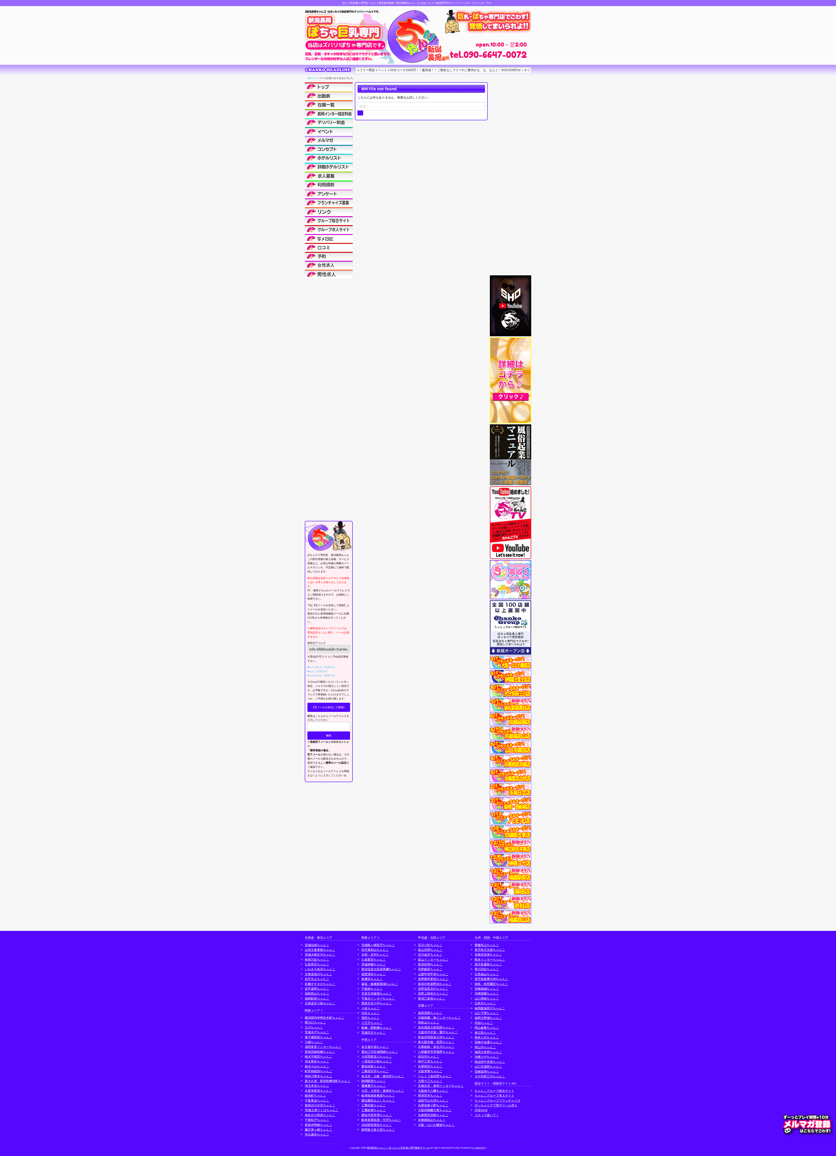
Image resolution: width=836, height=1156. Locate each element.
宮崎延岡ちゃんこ (487, 1071)
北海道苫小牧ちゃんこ (320, 1003)
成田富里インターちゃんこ (323, 1047)
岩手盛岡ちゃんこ (317, 989)
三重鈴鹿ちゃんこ (373, 1110)
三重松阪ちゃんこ (373, 1105)
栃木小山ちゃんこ (317, 1066)
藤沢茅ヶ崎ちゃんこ (318, 1130)
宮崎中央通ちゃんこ (488, 1042)
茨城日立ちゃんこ (373, 1033)
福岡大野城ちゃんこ (488, 1018)
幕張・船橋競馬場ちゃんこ (379, 984)
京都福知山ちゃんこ (431, 1120)
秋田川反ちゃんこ (317, 959)
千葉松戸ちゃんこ (317, 1120)
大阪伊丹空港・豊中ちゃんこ (438, 1032)
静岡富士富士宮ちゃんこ (378, 1130)
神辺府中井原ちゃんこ (490, 1062)
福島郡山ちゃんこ (317, 993)
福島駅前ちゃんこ (317, 998)
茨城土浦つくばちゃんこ (321, 1110)
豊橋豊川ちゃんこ (373, 1086)
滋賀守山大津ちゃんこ (433, 1100)
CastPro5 (480, 1147)
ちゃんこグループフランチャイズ (497, 1100)
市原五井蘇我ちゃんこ (376, 993)
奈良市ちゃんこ (428, 1056)
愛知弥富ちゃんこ (373, 1066)
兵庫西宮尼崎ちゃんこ (433, 1115)
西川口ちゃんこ (315, 1022)
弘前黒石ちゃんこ (317, 964)
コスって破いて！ (487, 1115)
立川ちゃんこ (314, 1027)
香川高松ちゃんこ (487, 969)
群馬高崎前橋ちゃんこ (320, 1052)
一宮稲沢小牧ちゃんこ (376, 1061)
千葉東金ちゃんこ (317, 1100)
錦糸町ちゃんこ (315, 1095)
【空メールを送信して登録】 (329, 707)
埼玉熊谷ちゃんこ (317, 1061)
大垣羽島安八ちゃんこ (376, 1056)
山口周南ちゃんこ (487, 998)
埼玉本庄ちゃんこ (317, 1086)
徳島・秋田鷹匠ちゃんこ (491, 984)
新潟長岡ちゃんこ (430, 964)
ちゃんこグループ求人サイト (494, 1095)
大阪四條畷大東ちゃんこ (435, 1110)
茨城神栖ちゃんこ (373, 964)
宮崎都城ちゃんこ (487, 989)
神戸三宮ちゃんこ (430, 1061)
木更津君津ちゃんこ (318, 1091)
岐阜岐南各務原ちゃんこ (378, 1095)
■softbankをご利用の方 (321, 675)
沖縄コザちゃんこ (487, 1057)
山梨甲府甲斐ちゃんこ (433, 974)
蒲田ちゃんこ (370, 1018)
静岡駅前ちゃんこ (373, 1081)
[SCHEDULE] (329, 95)
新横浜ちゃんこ (372, 979)
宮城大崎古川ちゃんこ (320, 954)
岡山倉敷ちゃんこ (487, 1028)
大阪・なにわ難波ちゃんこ (436, 1125)
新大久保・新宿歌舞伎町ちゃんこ (328, 1081)
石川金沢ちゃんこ (430, 954)
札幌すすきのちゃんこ (320, 984)
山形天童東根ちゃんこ (320, 950)
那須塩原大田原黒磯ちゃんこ (381, 969)
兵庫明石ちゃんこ (430, 1066)
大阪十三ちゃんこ (430, 1081)
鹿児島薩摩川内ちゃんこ (491, 979)
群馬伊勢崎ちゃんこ (318, 1125)
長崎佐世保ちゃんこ (488, 954)
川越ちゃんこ (314, 1042)
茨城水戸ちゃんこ (317, 1032)
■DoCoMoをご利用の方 (321, 667)
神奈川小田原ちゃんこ (320, 1115)
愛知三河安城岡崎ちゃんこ (379, 1052)
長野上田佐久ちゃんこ (433, 993)
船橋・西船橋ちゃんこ (376, 1028)
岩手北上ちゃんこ (317, 979)
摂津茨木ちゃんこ (430, 1095)
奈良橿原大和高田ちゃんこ (436, 1027)
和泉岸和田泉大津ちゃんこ (436, 1037)
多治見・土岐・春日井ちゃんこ (382, 1076)
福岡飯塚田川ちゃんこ (490, 1008)
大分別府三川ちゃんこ (490, 1076)
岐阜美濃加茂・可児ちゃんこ (381, 1120)
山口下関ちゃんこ (487, 1013)
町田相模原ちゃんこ (318, 1071)
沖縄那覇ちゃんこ (487, 993)
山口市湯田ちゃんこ (488, 1066)
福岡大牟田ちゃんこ (488, 1052)
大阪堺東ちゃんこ (430, 1071)
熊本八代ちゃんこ (487, 1037)
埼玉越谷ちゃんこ (317, 1134)
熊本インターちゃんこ (490, 959)
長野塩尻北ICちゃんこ (433, 989)
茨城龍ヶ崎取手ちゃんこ (378, 945)
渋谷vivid (481, 1110)
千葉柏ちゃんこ (372, 989)
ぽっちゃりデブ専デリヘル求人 (496, 1105)
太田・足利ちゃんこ (375, 954)
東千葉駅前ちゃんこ (318, 1037)
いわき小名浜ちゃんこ (320, 969)
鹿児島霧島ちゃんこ (488, 964)
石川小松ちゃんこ (430, 945)
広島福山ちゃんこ (487, 974)
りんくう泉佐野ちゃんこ (435, 1076)
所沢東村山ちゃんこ (375, 950)
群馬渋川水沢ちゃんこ (320, 1105)
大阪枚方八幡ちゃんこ (433, 1091)
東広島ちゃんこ (485, 1033)
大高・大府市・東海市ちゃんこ (382, 1091)
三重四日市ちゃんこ (375, 1071)
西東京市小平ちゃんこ (376, 1003)
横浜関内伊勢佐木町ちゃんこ (324, 1017)
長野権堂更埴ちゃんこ (433, 979)
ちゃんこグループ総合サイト (494, 1091)
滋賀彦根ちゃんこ (430, 1013)
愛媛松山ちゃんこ (487, 945)
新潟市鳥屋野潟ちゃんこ (435, 984)
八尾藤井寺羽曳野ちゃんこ (436, 1052)
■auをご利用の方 (317, 671)
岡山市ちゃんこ (485, 1047)
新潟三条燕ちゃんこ (431, 998)
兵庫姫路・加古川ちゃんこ (436, 1047)
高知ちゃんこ (484, 1023)
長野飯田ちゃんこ (430, 969)
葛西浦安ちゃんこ (373, 974)
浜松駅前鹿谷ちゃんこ (376, 1125)
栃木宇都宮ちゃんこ (318, 1056)
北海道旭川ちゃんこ (318, 974)
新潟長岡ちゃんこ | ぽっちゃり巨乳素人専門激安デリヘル (398, 1147)
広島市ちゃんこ (485, 1003)
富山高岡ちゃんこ (430, 950)
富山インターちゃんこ (433, 959)
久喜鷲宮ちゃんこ (373, 959)
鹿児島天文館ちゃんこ (490, 950)
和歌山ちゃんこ (428, 1022)
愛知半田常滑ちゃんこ (376, 1115)
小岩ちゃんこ (370, 1008)
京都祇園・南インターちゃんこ (439, 1017)
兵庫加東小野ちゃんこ (433, 1105)
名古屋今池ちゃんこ (375, 1047)
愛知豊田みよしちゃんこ (378, 1100)
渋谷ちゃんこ (370, 1013)
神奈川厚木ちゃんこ (318, 1076)
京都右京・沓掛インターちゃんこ (441, 1086)
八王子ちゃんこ (372, 1023)
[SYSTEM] (329, 113)
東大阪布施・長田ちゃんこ (436, 1042)
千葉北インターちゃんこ (378, 998)
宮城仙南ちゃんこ (317, 945)
